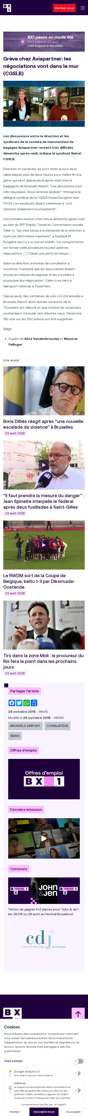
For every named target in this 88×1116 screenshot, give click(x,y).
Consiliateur (57, 725)
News (14, 735)
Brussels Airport (25, 725)
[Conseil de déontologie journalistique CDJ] (44, 939)
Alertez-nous (64, 8)
